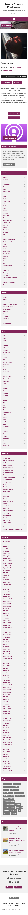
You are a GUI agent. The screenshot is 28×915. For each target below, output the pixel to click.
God (4, 203)
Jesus (4, 218)
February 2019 (7, 737)
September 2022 (7, 634)
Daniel (4, 374)
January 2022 (6, 654)
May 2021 (5, 673)
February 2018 (7, 766)
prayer (12, 807)
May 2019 (5, 730)
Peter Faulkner (17, 67)
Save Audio (7, 82)
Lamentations (7, 412)
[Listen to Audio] (18, 833)
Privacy (23, 903)
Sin (4, 263)
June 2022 (6, 642)
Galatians (5, 388)
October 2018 (7, 747)
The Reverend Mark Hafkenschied (12, 529)
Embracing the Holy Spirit (10, 304)
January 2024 (6, 596)
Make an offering (9, 164)
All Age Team (6, 458)
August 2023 (6, 608)
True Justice (13, 118)
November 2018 (7, 744)
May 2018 (5, 759)
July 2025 (5, 572)
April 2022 (6, 646)
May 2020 (5, 701)
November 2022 (7, 630)
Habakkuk (5, 393)
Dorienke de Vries (8, 472)
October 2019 (7, 718)
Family (5, 199)
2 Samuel (5, 359)
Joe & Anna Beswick (9, 494)
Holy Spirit (6, 215)
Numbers (5, 429)
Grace (4, 208)
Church (5, 182)
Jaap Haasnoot (7, 487)
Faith (4, 196)
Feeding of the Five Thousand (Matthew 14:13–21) (17, 840)
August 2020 (6, 694)
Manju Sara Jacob (8, 501)
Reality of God (7, 249)
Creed (4, 189)
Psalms (5, 436)
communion (17, 784)
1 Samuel (5, 345)
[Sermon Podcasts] (14, 140)
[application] (14, 76)
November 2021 (7, 658)
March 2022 (6, 649)
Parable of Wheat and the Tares (12, 804)
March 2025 (6, 582)
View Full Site (14, 898)
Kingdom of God (7, 220)
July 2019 (5, 725)
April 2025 (6, 580)
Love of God (6, 222)
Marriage (5, 225)
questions (6, 810)
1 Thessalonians (7, 348)
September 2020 (7, 692)
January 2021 (6, 682)
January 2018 (6, 768)
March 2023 (6, 620)
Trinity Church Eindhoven (14, 6)
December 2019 (7, 713)
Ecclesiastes (6, 379)
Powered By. (22, 910)
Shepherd (5, 261)
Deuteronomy (7, 376)
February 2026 (7, 556)
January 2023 (6, 625)
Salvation (5, 256)
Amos (4, 369)
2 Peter (5, 357)
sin (19, 810)
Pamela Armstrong (8, 510)
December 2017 (7, 771)
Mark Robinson (7, 506)
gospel (16, 792)
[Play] (3, 76)
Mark (10, 70)
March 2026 (6, 553)
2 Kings (5, 355)
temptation (6, 813)
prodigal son (19, 807)
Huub (4, 484)
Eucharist (6, 790)
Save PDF (18, 82)
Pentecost (6, 807)
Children (5, 179)
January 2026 (6, 558)
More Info (9, 887)
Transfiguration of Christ (10, 277)
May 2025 (5, 577)
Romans (5, 441)
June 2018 (6, 756)
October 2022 (7, 632)
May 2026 (5, 549)
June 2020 (6, 699)
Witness (5, 280)
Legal (17, 903)
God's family (14, 114)
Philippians (6, 433)
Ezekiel (5, 386)
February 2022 (7, 651)
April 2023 (6, 618)
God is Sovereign (8, 792)
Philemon (5, 431)
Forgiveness (6, 201)
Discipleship (6, 191)
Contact (11, 903)
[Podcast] (15, 882)
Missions (5, 227)
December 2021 (7, 656)
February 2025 (7, 584)
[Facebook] (10, 882)
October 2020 (7, 689)
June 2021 (6, 670)
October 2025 (7, 565)
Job (4, 405)
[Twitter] (12, 882)
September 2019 (7, 720)
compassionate (8, 787)
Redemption (6, 251)
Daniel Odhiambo (7, 465)
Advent (5, 297)
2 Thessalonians (7, 362)
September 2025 (7, 568)
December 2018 (7, 742)
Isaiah (4, 398)
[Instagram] (18, 882)
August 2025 (6, 570)
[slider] (24, 76)
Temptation (6, 270)
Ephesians (6, 381)
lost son (6, 798)
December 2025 (7, 560)
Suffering (5, 268)
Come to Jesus (8, 784)
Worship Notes (7, 323)
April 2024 (6, 589)
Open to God (6, 230)
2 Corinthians (6, 352)
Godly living (6, 206)
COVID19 (16, 787)
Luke (4, 414)
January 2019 (6, 740)
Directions (18, 887)
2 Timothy (6, 364)
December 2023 (7, 599)
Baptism (5, 177)
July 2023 (5, 611)
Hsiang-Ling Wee (8, 479)
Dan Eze (5, 463)
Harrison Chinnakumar (9, 477)
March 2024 (6, 592)
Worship (5, 285)
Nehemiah (6, 426)
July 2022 (5, 639)
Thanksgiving (6, 273)
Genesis (5, 391)
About (5, 903)
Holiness (5, 213)
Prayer (5, 246)
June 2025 (6, 575)
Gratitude (5, 210)
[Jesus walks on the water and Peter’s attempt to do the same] (5, 829)
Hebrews (5, 70)
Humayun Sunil (7, 482)
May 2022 (5, 644)
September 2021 (7, 663)
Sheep (5, 258)
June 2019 (6, 728)
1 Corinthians (6, 336)
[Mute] (20, 76)
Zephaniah (6, 445)
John (4, 407)
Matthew (5, 422)
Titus (4, 443)
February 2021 (7, 680)
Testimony (6, 318)
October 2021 (7, 661)
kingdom (18, 795)
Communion (6, 184)
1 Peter (5, 343)
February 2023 (7, 623)
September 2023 (7, 606)
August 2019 (6, 723)
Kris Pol (5, 498)
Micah (4, 424)
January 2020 (6, 711)
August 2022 (6, 637)
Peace (4, 244)
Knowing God (6, 309)
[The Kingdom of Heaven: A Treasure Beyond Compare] (5, 853)
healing (21, 792)
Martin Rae (6, 508)
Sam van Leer (6, 520)
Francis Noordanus (8, 475)
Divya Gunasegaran (8, 470)
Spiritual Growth (7, 265)
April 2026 (6, 551)
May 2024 (5, 587)
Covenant (5, 187)
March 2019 (6, 735)
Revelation (6, 438)
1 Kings (5, 340)
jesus (12, 795)
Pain (4, 234)
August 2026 (6, 541)
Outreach (5, 232)
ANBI (9, 905)
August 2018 (6, 751)
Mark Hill (5, 503)
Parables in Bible (7, 241)
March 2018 (6, 763)
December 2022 (7, 627)
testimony (14, 813)
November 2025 (7, 563)
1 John (5, 338)
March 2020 (6, 706)
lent (23, 795)
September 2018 (7, 749)
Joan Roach (6, 491)
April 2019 (6, 732)
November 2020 (7, 687)
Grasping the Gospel (8, 306)
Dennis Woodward (8, 467)
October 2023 (7, 603)
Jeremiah (5, 402)
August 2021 (6, 666)
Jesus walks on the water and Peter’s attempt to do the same (16, 828)
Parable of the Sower (9, 239)
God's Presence (15, 790)
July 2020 (5, 697)
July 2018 (5, 754)
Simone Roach (7, 522)
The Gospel (6, 275)
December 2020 (7, 685)
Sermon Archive (7, 25)
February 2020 (7, 709)
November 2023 (7, 601)
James (5, 400)
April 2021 (6, 675)
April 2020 (6, 704)
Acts (4, 367)
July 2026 (5, 544)
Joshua (5, 410)
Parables (5, 311)
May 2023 (5, 615)
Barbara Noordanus (8, 460)
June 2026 (6, 546)
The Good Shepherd (8, 321)
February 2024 (7, 594)
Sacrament (6, 314)
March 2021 (6, 677)
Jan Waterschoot (8, 489)
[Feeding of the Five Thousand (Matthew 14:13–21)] (5, 841)
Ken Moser (6, 496)
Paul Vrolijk (6, 513)
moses (12, 798)
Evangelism (6, 194)
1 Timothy (6, 350)
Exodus (5, 383)
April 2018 (6, 761)
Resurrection (6, 253)
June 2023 (6, 613)
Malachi (5, 417)
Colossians (6, 371)
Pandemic (5, 237)
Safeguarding (16, 905)
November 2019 (7, 716)
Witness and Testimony (9, 282)
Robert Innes (6, 518)
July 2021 (5, 668)
